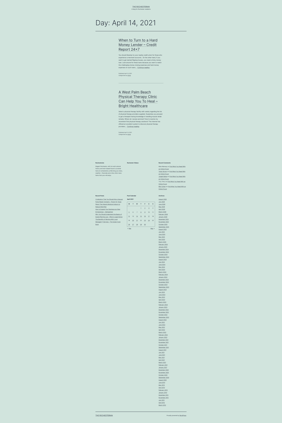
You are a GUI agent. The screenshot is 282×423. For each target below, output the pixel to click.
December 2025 (164, 219)
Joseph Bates (163, 176)
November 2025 (164, 222)
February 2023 (163, 305)
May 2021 (162, 357)
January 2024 (163, 277)
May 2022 (162, 327)
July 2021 (161, 352)
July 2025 (162, 232)
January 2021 (163, 367)
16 (145, 216)
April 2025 (162, 239)
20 (133, 220)
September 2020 (164, 377)
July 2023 (162, 292)
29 (141, 224)
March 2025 (162, 242)
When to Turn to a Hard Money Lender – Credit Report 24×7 (138, 44)
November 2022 (164, 312)
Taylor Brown (163, 171)
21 (137, 220)
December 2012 (163, 395)
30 (145, 224)
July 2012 (161, 400)
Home (129, 75)
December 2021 (163, 340)
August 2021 (162, 350)
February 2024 (163, 274)
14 (137, 216)
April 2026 (162, 209)
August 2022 (163, 320)
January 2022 (163, 337)
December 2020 (164, 370)
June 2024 (162, 264)
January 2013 (163, 392)
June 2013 (162, 382)
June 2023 (162, 295)
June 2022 (162, 325)
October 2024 (163, 254)
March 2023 (162, 302)
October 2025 (163, 224)
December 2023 (164, 279)
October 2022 (163, 315)
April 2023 (162, 300)
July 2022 (162, 322)
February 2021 (163, 365)
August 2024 (163, 259)
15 (141, 216)
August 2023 (163, 289)
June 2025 (162, 234)
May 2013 (162, 385)
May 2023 (162, 297)
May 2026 (162, 207)
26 (129, 224)
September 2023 (164, 287)
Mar (130, 228)
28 (137, 224)
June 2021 (162, 355)
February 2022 (163, 335)
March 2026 (162, 212)
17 (149, 216)
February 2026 (163, 214)
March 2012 (162, 405)
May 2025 (162, 237)
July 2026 (162, 202)
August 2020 (163, 380)
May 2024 (162, 267)
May (152, 228)
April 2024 (162, 269)
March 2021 (162, 362)
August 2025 (163, 229)
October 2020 (163, 375)
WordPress (182, 415)
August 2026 (163, 199)
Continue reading (143, 67)
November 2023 (164, 282)
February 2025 (163, 244)
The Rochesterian (141, 7)
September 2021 (164, 347)
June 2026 (162, 204)
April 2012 (162, 402)
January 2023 (163, 307)
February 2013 (163, 390)
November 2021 (164, 342)
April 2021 (162, 360)
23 (145, 220)
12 (129, 216)
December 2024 (164, 249)
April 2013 (162, 387)
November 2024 (164, 252)
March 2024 (162, 272)
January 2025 (163, 247)
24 (149, 220)
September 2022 (164, 317)
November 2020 (164, 372)
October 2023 (163, 284)
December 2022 (164, 310)
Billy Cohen (162, 186)
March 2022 (162, 332)
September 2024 (164, 257)
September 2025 (164, 227)
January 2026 (163, 217)
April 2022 (162, 330)
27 (133, 224)
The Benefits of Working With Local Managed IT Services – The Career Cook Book (108, 222)
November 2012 (164, 397)
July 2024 (162, 262)
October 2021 (163, 345)
